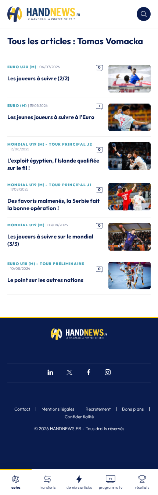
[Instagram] (108, 373)
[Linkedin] (50, 373)
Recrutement (98, 409)
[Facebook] (88, 373)
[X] (69, 373)
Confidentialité (79, 417)
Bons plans (133, 409)
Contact (22, 409)
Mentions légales (58, 409)
